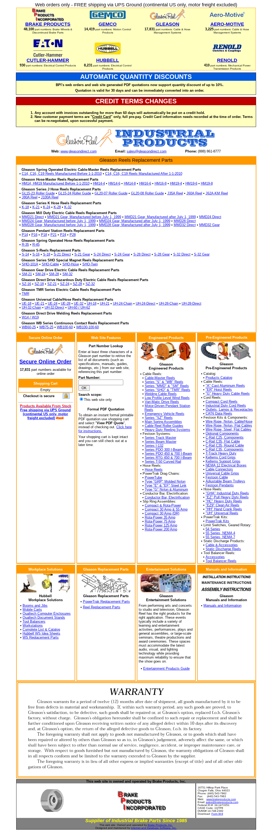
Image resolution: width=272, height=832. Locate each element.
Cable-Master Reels (160, 378)
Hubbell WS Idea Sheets (41, 633)
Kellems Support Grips (223, 461)
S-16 (36, 254)
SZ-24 (64, 284)
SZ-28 (77, 284)
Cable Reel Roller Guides (164, 426)
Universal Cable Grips (222, 473)
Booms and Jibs (35, 606)
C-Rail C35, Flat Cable (223, 441)
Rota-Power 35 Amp (160, 517)
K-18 (25, 207)
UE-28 (65, 303)
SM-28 (54, 274)
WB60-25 (29, 327)
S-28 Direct (142, 254)
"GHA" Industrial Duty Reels (227, 493)
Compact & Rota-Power (163, 505)
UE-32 (78, 303)
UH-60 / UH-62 (79, 307)
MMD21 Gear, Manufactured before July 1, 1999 (84, 217)
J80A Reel (29, 197)
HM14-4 (99, 183)
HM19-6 (191, 183)
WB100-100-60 (87, 327)
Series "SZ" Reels (159, 418)
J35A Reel (175, 193)
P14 (25, 235)
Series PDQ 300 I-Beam (163, 450)
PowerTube (153, 477)
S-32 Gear (202, 254)
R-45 (36, 245)
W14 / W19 (30, 317)
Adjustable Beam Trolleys (225, 481)
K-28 (57, 207)
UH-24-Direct (145, 303)
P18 (44, 235)
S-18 (46, 254)
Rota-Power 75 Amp (160, 521)
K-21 (36, 207)
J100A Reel (49, 197)
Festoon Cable (217, 477)
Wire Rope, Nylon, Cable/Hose (229, 421)
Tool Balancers (34, 621)
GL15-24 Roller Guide (74, 193)
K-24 (46, 207)
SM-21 (27, 274)
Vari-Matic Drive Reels (162, 402)
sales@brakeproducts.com (222, 802)
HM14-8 (130, 183)
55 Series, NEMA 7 (220, 537)
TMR (25, 294)
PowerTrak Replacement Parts (106, 602)
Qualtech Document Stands (44, 617)
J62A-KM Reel (217, 193)
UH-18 (91, 303)
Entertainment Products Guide (166, 668)
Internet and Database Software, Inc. (154, 827)
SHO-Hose (70, 264)
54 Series (213, 529)
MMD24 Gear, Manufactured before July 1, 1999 (59, 221)
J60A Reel (194, 193)
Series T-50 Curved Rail (163, 462)
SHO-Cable (50, 264)
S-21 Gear (82, 254)
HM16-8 (161, 183)
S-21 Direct (62, 254)
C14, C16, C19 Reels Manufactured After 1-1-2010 (143, 174)
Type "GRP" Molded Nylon (165, 481)
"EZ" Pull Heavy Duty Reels (227, 497)
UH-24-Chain (122, 303)
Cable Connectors (219, 469)
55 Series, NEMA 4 (220, 533)
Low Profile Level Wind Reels (167, 398)
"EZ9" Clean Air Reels (222, 505)
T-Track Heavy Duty (221, 453)
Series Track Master (160, 438)
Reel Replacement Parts (101, 607)
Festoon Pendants (220, 485)
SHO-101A (30, 264)
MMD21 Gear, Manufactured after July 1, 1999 (160, 217)
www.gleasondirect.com (79, 151)
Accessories (215, 557)
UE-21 (39, 303)
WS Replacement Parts (41, 637)
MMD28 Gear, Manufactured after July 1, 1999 (134, 225)
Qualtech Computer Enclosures (47, 613)
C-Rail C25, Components (225, 437)
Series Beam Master (160, 442)
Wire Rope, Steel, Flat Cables (228, 429)
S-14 (25, 254)
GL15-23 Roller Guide (38, 193)
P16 (34, 235)
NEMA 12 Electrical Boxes (226, 465)
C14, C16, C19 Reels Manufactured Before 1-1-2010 (62, 174)
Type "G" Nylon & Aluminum (166, 489)
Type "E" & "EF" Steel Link (165, 485)
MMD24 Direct (210, 217)
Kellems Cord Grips (221, 457)
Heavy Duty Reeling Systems (167, 430)
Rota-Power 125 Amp (161, 525)
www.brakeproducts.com (221, 799)
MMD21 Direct (33, 217)
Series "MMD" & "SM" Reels (167, 386)
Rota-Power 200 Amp (161, 529)
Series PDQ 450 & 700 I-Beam (168, 454)
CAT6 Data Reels (219, 413)
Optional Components (222, 433)
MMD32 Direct (185, 225)
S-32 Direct (181, 254)
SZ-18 (39, 284)
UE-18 (26, 303)
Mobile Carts (32, 610)
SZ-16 (26, 284)
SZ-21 (52, 284)
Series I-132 (154, 446)
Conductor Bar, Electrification (167, 497)
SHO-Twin (90, 264)
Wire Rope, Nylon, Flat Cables (229, 425)
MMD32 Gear (209, 225)
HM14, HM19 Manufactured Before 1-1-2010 (56, 183)
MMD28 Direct (185, 221)
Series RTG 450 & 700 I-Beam (168, 458)
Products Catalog (219, 378)
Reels (148, 410)
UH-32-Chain (31, 307)
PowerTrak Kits (217, 521)
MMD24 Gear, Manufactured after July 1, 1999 (134, 221)
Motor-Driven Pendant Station (167, 406)
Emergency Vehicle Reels (164, 414)
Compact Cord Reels (221, 402)
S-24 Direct (102, 254)
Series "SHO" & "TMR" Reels (167, 390)
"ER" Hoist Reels (219, 390)
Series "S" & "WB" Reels (164, 382)
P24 (63, 235)
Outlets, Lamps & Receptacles (229, 409)
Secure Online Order (45, 361)
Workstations (33, 625)
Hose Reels (154, 470)
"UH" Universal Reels (222, 513)
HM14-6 (114, 183)
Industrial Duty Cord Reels (226, 405)
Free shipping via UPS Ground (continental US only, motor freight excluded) (45, 414)
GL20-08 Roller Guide (147, 193)
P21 (53, 235)
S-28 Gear (162, 254)
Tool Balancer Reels (221, 561)
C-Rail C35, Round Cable (225, 445)
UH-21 (104, 303)
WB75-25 (46, 327)
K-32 (67, 207)
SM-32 (67, 274)
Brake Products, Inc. (160, 824)
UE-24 (52, 303)
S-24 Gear (122, 254)
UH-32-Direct (54, 307)
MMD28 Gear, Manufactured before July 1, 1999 (59, 225)
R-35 (25, 245)
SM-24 (40, 274)
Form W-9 (217, 813)
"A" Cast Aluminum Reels (225, 386)
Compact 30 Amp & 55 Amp (166, 509)
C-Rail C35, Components (225, 449)
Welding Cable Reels (161, 394)
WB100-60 (65, 327)
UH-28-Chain (168, 303)
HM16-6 (145, 183)
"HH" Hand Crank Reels (224, 509)
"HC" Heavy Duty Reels (224, 501)
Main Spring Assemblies (163, 422)
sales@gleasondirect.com (147, 151)
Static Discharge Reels (223, 549)
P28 (73, 235)
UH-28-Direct (191, 303)
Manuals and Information (222, 606)
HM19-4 (176, 183)
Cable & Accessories (222, 545)
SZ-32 (90, 284)
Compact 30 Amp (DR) (162, 513)
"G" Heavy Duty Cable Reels (228, 394)
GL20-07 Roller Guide (111, 193)
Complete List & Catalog (41, 629)
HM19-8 (207, 183)
